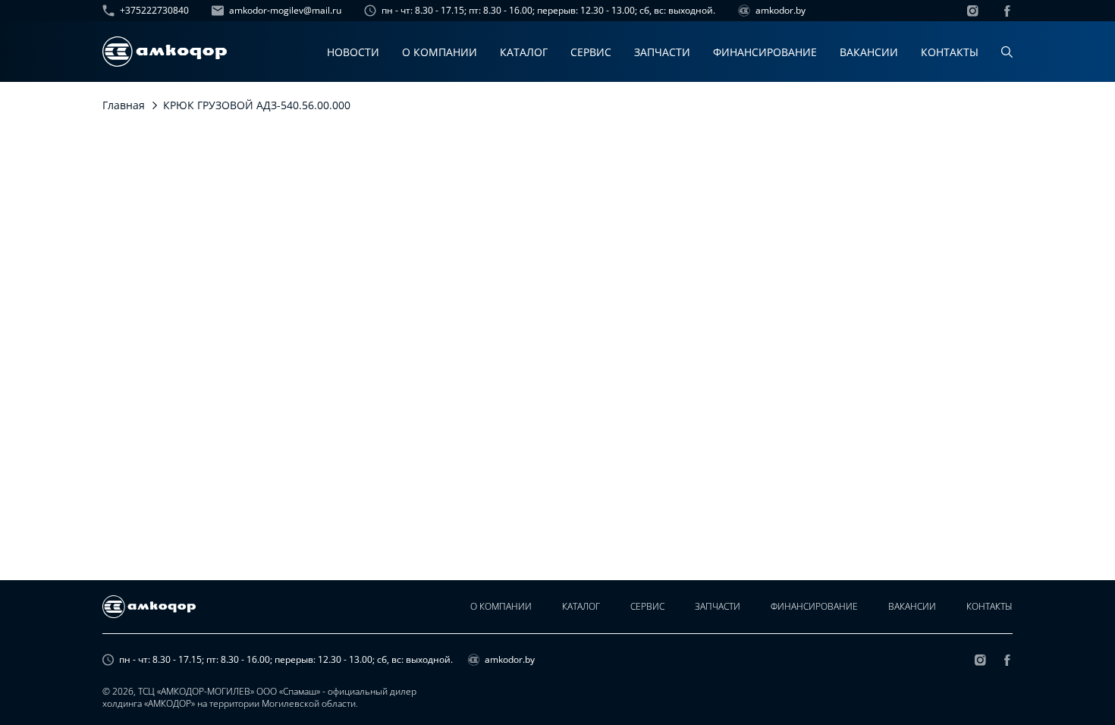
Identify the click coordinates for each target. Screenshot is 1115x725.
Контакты (949, 52)
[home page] (164, 51)
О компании (439, 52)
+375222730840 (154, 11)
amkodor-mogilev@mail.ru (285, 11)
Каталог (524, 52)
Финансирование (765, 52)
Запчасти (662, 52)
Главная (123, 105)
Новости (353, 52)
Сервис (590, 52)
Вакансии (869, 52)
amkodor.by (780, 11)
